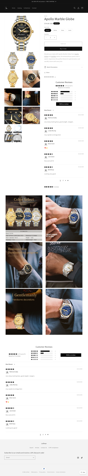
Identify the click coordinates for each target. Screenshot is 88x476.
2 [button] (63, 180)
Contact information (60, 472)
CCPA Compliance (53, 447)
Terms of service (50, 472)
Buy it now (63, 49)
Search (31, 447)
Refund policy (34, 472)
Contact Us (44, 447)
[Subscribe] (33, 458)
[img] (48, 115)
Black (48, 30)
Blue (63, 30)
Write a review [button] (63, 104)
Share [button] (48, 72)
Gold (70, 30)
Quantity (46, 34)
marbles (53, 56)
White (56, 30)
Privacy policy (42, 472)
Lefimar (27, 472)
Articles (37, 447)
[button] (74, 8)
